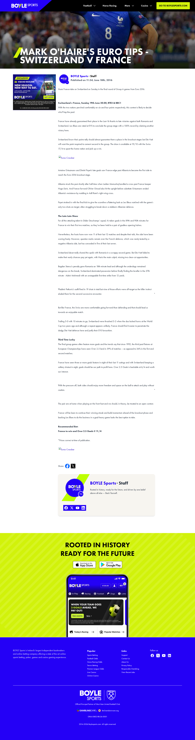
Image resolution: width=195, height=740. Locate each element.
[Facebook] (66, 508)
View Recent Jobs (128, 672)
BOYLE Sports (79, 76)
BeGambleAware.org (110, 710)
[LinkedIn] (83, 508)
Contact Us (125, 658)
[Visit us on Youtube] (163, 655)
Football (87, 5)
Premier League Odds (95, 669)
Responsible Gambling (130, 669)
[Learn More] (84, 564)
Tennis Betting (92, 665)
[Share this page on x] (74, 466)
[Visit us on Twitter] (158, 655)
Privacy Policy (126, 665)
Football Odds (92, 658)
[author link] (64, 79)
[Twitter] (72, 508)
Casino (144, 5)
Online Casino (92, 675)
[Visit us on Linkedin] (169, 655)
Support (124, 655)
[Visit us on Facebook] (152, 655)
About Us (125, 662)
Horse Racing (109, 5)
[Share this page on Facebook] (68, 466)
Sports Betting (92, 655)
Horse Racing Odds (94, 662)
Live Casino (91, 672)
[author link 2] (74, 487)
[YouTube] (77, 508)
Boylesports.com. (95, 724)
